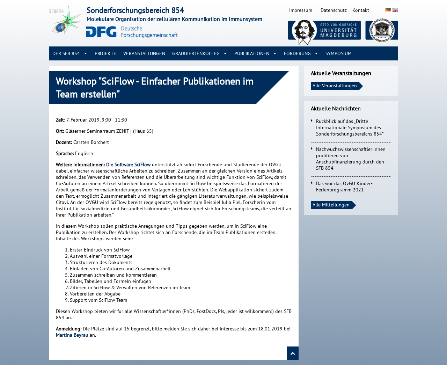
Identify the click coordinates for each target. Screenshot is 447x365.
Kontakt (360, 10)
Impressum (300, 10)
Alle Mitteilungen (331, 205)
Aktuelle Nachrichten (336, 108)
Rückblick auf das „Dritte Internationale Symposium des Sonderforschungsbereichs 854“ (350, 127)
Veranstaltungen (144, 53)
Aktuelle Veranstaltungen (341, 73)
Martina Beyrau (72, 335)
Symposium (338, 53)
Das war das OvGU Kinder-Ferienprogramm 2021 (344, 186)
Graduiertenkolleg (196, 53)
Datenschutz (334, 10)
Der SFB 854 (66, 53)
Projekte (105, 53)
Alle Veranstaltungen (335, 85)
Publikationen (251, 53)
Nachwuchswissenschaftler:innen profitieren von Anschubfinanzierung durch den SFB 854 (351, 158)
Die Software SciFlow (128, 164)
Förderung (297, 53)
